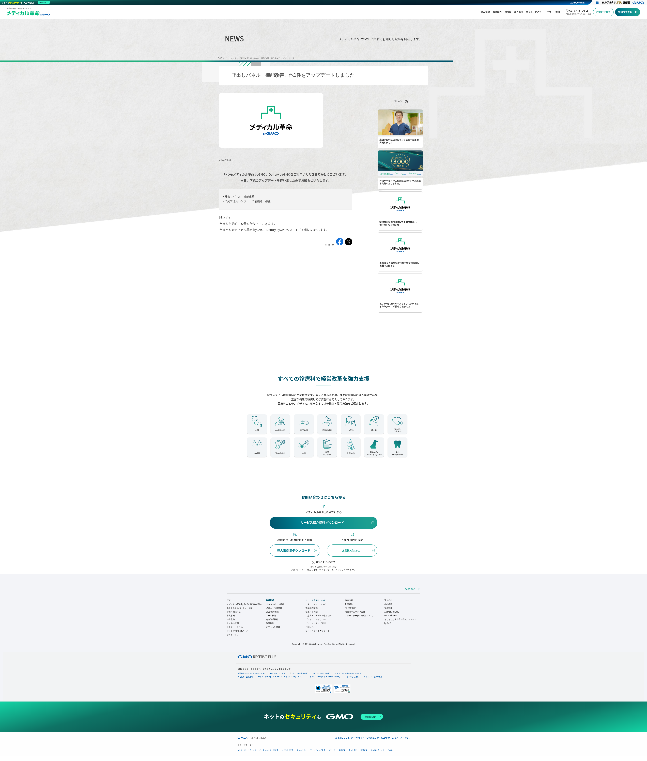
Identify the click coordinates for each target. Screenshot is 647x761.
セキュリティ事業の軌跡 (373, 676)
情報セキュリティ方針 (355, 612)
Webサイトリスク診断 (321, 673)
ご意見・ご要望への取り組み (318, 615)
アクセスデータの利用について (359, 615)
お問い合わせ (351, 550)
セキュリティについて (315, 604)
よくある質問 (233, 623)
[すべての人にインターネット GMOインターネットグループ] (623, 2)
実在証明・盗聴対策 (245, 676)
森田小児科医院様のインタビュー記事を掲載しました (399, 141)
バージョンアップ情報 (315, 623)
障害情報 (349, 600)
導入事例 (231, 615)
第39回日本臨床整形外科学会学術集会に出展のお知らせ (399, 264)
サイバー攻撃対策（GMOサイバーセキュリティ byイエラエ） (281, 676)
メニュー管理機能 (274, 608)
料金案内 (231, 619)
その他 (390, 750)
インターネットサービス (247, 750)
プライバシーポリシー (315, 619)
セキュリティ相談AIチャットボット (348, 673)
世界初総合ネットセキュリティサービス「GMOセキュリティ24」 (262, 673)
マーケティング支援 (317, 750)
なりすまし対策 (353, 676)
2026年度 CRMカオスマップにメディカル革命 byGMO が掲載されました (400, 305)
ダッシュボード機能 (275, 604)
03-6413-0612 (325, 562)
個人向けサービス (377, 750)
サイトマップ (233, 634)
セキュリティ (302, 750)
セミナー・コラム (235, 627)
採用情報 (388, 608)
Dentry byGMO (391, 615)
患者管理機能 (272, 619)
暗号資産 (364, 750)
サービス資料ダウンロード (317, 631)
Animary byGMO (391, 612)
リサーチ (332, 750)
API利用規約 (350, 608)
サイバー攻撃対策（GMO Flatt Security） (326, 676)
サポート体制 (311, 612)
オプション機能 (273, 627)
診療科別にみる (234, 612)
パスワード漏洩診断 (299, 673)
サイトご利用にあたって (238, 631)
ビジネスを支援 (288, 750)
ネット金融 (353, 750)
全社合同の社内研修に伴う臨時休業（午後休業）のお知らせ (399, 223)
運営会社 (388, 600)
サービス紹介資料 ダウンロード (322, 522)
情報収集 (342, 750)
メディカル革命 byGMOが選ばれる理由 (244, 604)
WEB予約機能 (272, 612)
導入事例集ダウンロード (293, 550)
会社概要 (388, 604)
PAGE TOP (410, 589)
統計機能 (270, 623)
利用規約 (349, 604)
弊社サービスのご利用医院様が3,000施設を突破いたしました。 (400, 182)
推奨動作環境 (311, 608)
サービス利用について (315, 600)
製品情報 (270, 600)
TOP (229, 600)
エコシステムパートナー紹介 (240, 608)
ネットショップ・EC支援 (268, 750)
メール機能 (271, 615)
